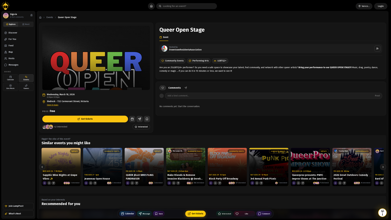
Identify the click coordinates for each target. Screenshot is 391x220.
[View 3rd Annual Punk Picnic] (268, 167)
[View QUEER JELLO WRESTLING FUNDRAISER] (144, 167)
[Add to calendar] (132, 119)
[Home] (40, 17)
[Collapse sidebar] (31, 15)
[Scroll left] (42, 167)
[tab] (10, 24)
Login (381, 6)
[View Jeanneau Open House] (102, 167)
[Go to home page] (5, 6)
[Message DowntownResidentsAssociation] (140, 119)
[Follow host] (377, 49)
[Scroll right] (383, 167)
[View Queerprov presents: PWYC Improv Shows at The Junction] (310, 167)
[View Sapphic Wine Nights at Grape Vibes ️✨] (61, 167)
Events (49, 17)
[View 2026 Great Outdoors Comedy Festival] (351, 167)
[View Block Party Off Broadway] (227, 167)
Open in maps (52, 105)
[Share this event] (53, 183)
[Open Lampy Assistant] (382, 212)
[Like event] (162, 88)
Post (377, 95)
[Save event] (147, 119)
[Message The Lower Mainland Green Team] (178, 183)
